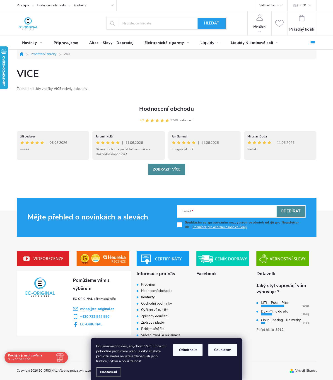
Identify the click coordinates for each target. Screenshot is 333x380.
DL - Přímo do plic (274, 311)
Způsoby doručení (154, 316)
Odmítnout (188, 349)
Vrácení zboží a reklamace (160, 335)
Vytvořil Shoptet (305, 371)
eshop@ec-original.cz (97, 309)
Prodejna (23, 5)
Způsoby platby (153, 322)
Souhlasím (222, 349)
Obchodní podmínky (156, 303)
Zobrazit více (166, 169)
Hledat (211, 23)
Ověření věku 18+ (154, 310)
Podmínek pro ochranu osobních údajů (220, 227)
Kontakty (79, 5)
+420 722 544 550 (94, 316)
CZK (303, 5)
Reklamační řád (152, 329)
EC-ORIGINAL (91, 324)
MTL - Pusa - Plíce (275, 303)
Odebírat (290, 211)
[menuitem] (32, 43)
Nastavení (108, 372)
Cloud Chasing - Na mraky (281, 320)
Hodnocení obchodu (51, 5)
